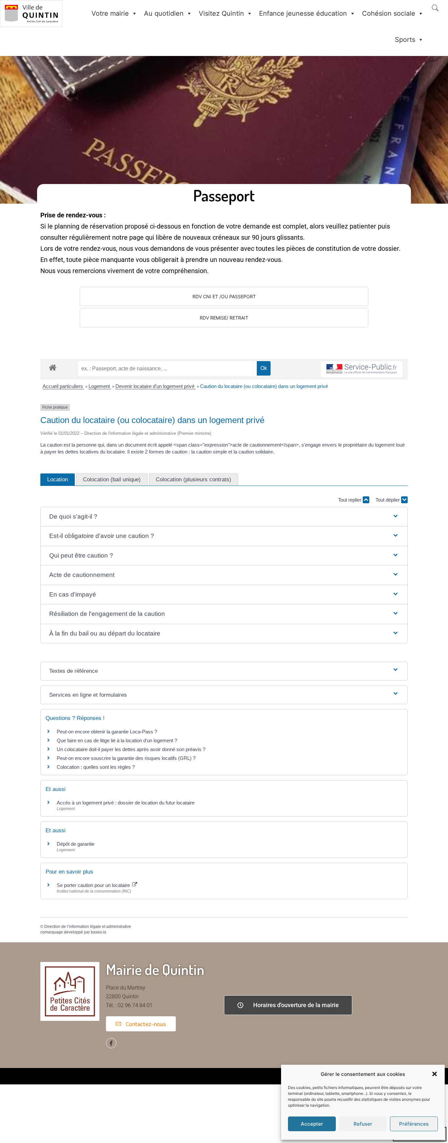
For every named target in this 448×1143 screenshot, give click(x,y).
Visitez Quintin (221, 13)
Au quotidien (164, 13)
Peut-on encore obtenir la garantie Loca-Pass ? (107, 731)
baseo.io (98, 932)
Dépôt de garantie (75, 844)
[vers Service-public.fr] (362, 369)
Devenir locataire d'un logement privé (155, 386)
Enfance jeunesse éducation (303, 13)
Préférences (414, 1124)
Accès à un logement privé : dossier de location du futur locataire (125, 802)
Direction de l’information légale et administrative (87, 926)
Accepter (312, 1124)
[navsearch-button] (435, 8)
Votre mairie (110, 13)
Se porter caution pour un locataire (94, 885)
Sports (405, 40)
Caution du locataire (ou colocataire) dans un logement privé (264, 386)
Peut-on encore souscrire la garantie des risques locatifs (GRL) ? (126, 758)
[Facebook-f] (111, 1043)
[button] (434, 1074)
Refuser (363, 1124)
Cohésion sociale (388, 13)
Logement (100, 386)
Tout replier (350, 500)
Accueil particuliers (63, 386)
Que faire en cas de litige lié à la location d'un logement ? (117, 740)
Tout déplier (388, 500)
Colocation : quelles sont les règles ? (96, 767)
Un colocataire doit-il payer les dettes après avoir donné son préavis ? (131, 749)
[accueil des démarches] (52, 367)
